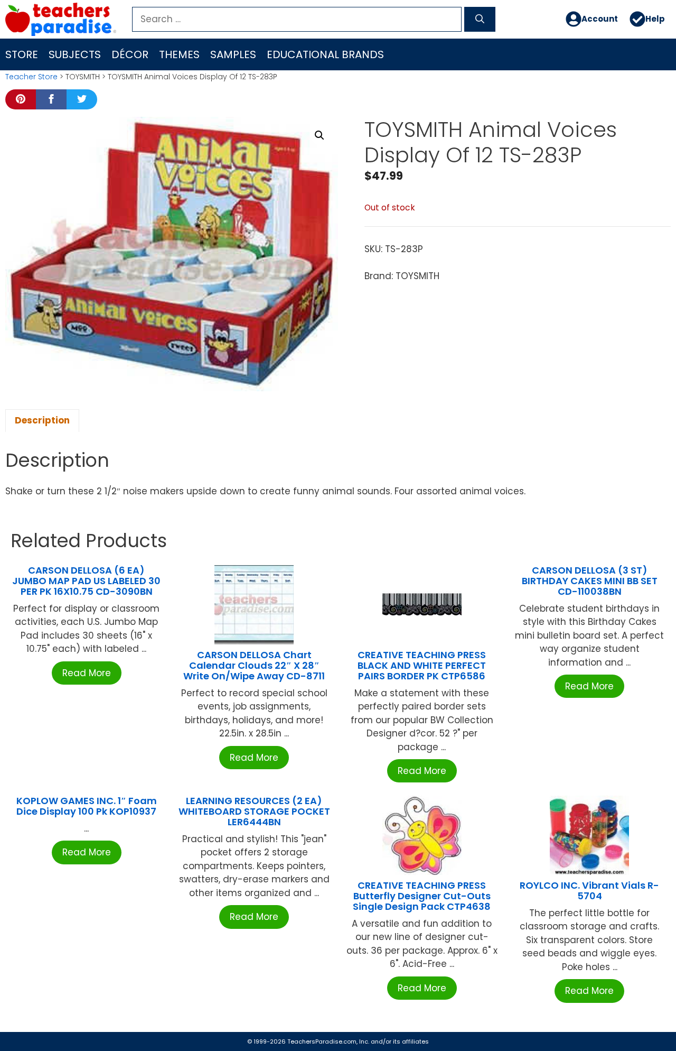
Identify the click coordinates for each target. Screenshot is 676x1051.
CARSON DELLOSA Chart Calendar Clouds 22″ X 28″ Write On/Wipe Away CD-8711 (254, 665)
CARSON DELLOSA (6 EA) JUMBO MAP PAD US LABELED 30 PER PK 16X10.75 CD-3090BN (86, 581)
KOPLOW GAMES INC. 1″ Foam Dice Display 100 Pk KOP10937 (86, 806)
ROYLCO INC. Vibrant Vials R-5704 (589, 890)
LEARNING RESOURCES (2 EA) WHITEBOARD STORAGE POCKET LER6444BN (254, 811)
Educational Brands (325, 54)
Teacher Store (31, 76)
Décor (129, 54)
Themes (179, 54)
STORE (21, 54)
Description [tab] (42, 420)
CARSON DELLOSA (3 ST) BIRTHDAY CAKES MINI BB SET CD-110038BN (590, 581)
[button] (319, 135)
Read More (86, 673)
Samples (233, 54)
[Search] (479, 19)
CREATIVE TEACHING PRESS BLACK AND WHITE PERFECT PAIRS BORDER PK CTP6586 (422, 665)
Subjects (75, 54)
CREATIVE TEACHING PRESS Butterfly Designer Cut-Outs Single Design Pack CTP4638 (422, 896)
